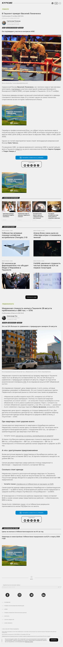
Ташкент (21, 27)
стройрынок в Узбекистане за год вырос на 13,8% (34, 484)
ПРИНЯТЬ (54, 640)
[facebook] (7, 595)
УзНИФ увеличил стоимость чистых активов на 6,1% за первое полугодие (47, 265)
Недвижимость (8, 304)
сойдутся (18, 149)
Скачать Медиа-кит (9, 619)
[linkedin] (43, 595)
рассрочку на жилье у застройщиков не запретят (34, 436)
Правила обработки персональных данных (15, 612)
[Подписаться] (60, 587)
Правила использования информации (14, 605)
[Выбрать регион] (52, 3)
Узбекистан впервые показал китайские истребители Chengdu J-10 (14, 235)
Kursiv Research (8, 623)
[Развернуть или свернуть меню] (60, 3)
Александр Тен (12, 316)
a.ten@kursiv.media (12, 319)
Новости (5, 9)
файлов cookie (29, 641)
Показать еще (32, 297)
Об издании (7, 602)
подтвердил (16, 89)
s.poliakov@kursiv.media (13, 24)
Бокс (4, 27)
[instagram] (19, 595)
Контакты (6, 616)
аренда (4, 322)
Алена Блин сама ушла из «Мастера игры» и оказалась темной (47, 235)
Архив (5, 609)
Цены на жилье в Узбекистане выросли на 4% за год (22, 532)
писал (23, 504)
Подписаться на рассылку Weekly (11, 585)
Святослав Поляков (13, 21)
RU (56, 3)
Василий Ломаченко (12, 27)
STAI (24, 382)
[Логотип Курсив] (7, 3)
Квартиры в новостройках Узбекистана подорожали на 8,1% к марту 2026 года (31, 537)
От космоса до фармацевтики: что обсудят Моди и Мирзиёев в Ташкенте (15, 266)
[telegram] (31, 595)
